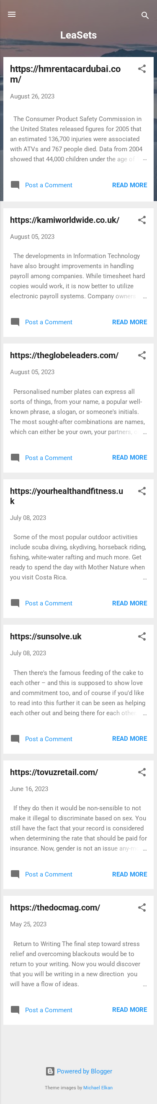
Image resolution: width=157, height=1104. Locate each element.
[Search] (145, 17)
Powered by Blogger (83, 1071)
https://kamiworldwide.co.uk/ (64, 220)
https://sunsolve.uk (46, 636)
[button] (142, 70)
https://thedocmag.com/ (55, 907)
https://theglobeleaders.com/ (64, 355)
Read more (129, 185)
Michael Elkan (98, 1088)
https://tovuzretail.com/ (54, 772)
